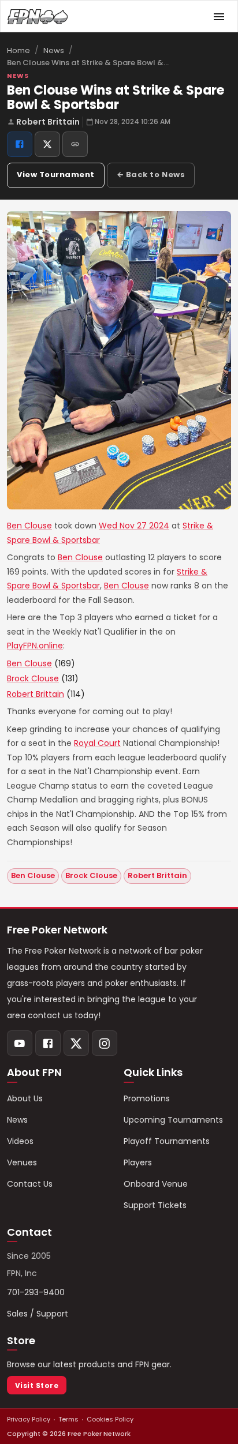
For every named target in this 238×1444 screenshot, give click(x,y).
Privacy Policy (28, 1419)
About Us (25, 1098)
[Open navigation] (218, 16)
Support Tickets (155, 1205)
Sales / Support (37, 1313)
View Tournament (56, 174)
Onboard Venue (156, 1184)
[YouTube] (19, 1043)
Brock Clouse (33, 678)
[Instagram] (104, 1043)
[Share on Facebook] (19, 144)
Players (138, 1162)
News (53, 50)
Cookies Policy (110, 1419)
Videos (20, 1141)
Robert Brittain (48, 121)
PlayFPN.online (35, 645)
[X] (76, 1043)
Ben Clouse (29, 525)
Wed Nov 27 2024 (134, 525)
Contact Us (30, 1184)
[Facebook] (48, 1043)
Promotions (147, 1098)
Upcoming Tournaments (173, 1120)
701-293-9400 (36, 1292)
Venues (22, 1162)
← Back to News (151, 174)
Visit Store (36, 1385)
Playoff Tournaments (167, 1141)
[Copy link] (75, 144)
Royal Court (97, 743)
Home (18, 50)
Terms (68, 1419)
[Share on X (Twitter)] (47, 144)
